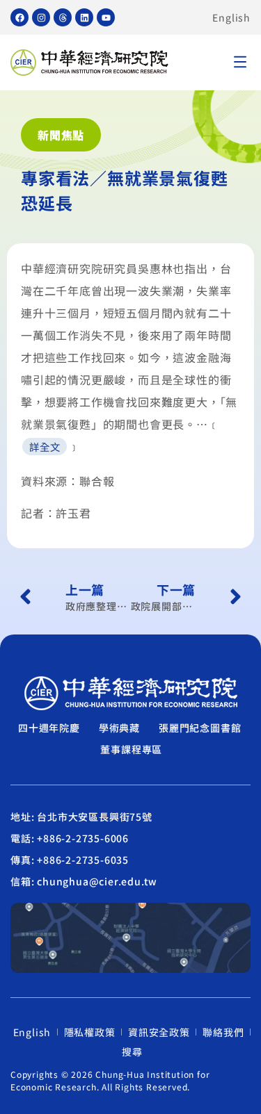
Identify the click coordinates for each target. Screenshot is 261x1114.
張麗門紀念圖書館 (200, 728)
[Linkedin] (84, 17)
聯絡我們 (223, 1032)
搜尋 (132, 1051)
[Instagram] (41, 17)
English (231, 17)
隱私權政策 (90, 1032)
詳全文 (44, 446)
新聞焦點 (61, 134)
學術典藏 (119, 728)
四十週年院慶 (49, 728)
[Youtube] (106, 17)
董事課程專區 (131, 749)
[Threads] (63, 17)
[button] (240, 62)
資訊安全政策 (159, 1032)
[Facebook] (19, 17)
